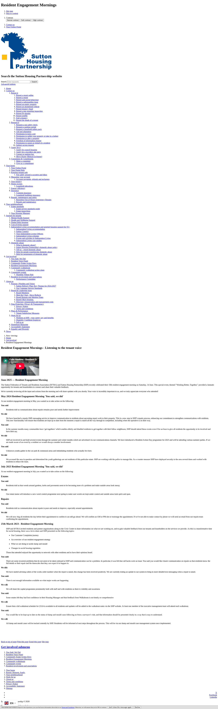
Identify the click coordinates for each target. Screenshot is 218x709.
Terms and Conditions (68, 707)
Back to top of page (9, 642)
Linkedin (213, 697)
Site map (9, 11)
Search (3, 82)
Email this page (35, 642)
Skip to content (12, 13)
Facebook (213, 695)
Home (8, 338)
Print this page (23, 642)
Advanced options (8, 84)
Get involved (11, 340)
